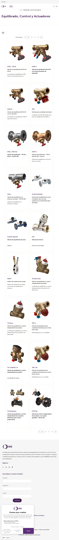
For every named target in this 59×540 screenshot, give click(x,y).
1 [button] (28, 37)
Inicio (21, 10)
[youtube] (6, 467)
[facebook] (12, 467)
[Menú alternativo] (56, 6)
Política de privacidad (44, 529)
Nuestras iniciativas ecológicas (35, 515)
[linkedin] (3, 467)
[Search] (53, 6)
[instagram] (9, 467)
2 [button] (31, 37)
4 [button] (52, 431)
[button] (25, 37)
